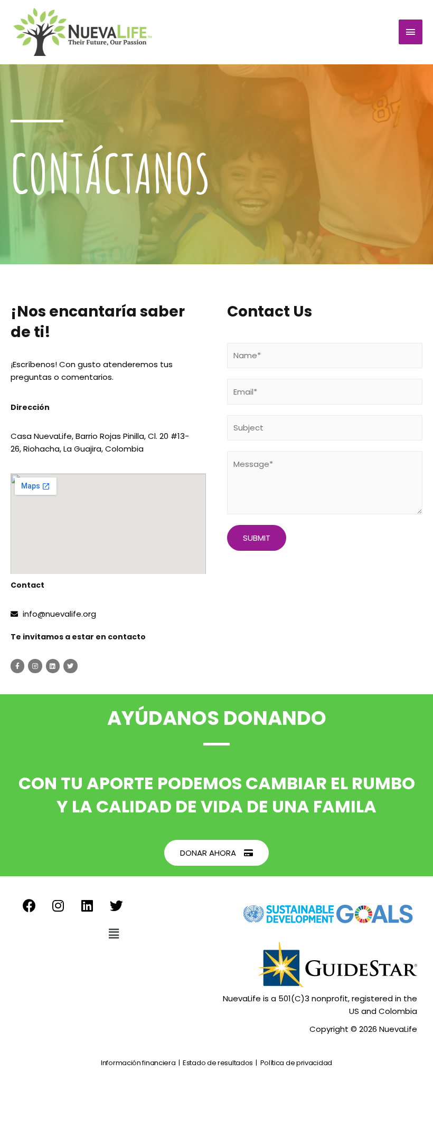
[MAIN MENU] (411, 32)
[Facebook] (29, 905)
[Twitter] (70, 666)
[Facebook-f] (17, 666)
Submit (256, 537)
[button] (216, 853)
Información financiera (138, 1063)
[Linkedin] (53, 666)
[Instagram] (35, 666)
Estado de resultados (218, 1063)
